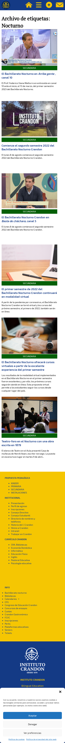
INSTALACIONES (19, 492)
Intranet (15, 531)
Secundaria (29, 68)
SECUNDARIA (17, 489)
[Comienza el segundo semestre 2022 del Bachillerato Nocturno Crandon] (29, 119)
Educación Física (19, 554)
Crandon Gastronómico (16, 614)
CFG (7, 602)
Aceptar (32, 715)
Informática (17, 550)
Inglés (14, 557)
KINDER (15, 483)
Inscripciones (17, 509)
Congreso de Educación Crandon (21, 605)
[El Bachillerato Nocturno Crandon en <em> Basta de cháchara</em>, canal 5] (29, 191)
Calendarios (11, 599)
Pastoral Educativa (20, 560)
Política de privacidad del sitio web (41, 739)
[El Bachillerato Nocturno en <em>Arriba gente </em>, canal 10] (29, 47)
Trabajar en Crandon (21, 534)
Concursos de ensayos (16, 608)
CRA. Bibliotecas (19, 544)
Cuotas (8, 611)
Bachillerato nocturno (16, 592)
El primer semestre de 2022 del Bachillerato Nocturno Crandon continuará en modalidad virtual (29, 292)
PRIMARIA (16, 486)
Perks (7, 623)
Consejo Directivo (19, 512)
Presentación (17, 503)
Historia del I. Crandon (22, 524)
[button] (60, 691)
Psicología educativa (21, 563)
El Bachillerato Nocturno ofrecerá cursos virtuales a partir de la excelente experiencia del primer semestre (28, 365)
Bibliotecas (10, 596)
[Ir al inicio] (6, 5)
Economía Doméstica (21, 547)
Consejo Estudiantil (20, 515)
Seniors (8, 629)
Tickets (8, 633)
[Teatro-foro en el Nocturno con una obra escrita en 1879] (29, 415)
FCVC (7, 617)
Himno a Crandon (19, 528)
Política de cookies (17, 739)
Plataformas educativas (17, 626)
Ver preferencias (32, 732)
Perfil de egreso (19, 506)
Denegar (32, 724)
